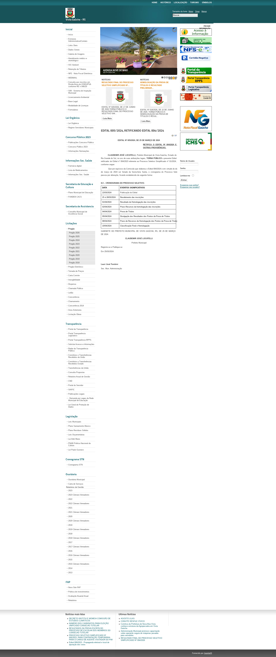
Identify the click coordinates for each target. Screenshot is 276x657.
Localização (180, 2)
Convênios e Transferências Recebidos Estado (80, 362)
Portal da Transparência (78, 329)
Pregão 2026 (74, 233)
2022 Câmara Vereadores (78, 503)
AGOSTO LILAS (128, 618)
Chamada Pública (75, 288)
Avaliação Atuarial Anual (78, 596)
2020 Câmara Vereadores (78, 521)
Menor (204, 11)
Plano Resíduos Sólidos (78, 430)
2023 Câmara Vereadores (78, 495)
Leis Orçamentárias (76, 435)
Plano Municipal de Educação (80, 192)
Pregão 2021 (74, 251)
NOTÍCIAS (106, 80)
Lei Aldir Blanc (74, 439)
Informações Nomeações (78, 151)
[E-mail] (175, 136)
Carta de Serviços (75, 484)
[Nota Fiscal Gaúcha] (196, 130)
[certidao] (196, 61)
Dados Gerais (74, 50)
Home (154, 2)
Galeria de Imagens (76, 54)
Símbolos (207, 2)
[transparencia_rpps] (196, 82)
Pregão (71, 229)
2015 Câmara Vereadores (78, 564)
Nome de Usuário (187, 161)
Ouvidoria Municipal (76, 479)
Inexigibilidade (74, 280)
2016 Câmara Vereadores (78, 555)
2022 (70, 499)
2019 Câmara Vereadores (78, 529)
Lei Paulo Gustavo (76, 450)
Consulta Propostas (76, 372)
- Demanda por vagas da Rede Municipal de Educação (81, 399)
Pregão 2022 (74, 248)
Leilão (70, 293)
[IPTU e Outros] (196, 44)
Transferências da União (78, 368)
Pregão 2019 (74, 259)
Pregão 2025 (74, 236)
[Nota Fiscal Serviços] (196, 52)
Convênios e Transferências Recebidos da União (80, 356)
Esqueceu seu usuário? (190, 187)
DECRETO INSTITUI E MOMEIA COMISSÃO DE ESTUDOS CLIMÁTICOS (90, 619)
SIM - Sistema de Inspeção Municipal (79, 92)
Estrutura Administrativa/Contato (77, 40)
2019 (70, 525)
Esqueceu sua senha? (189, 185)
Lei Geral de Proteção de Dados (78, 406)
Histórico (165, 2)
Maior (191, 11)
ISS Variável (73, 65)
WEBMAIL (72, 78)
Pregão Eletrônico (75, 267)
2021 (70, 508)
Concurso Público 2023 (78, 147)
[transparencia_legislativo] (196, 91)
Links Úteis (73, 45)
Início (70, 35)
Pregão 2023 (74, 244)
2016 (70, 551)
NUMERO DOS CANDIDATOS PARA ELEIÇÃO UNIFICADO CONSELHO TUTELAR (89, 624)
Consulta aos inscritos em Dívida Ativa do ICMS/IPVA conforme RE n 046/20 (79, 84)
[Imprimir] (172, 136)
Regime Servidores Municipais (81, 128)
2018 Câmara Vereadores (78, 538)
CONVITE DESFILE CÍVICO (133, 621)
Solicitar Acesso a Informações (81, 344)
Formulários (73, 110)
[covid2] (196, 100)
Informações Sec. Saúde (78, 174)
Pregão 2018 (74, 263)
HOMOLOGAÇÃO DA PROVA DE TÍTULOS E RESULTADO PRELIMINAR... (154, 85)
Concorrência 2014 (76, 306)
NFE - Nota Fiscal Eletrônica (80, 73)
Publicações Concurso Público (81, 142)
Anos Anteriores (75, 310)
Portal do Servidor (75, 385)
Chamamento (73, 301)
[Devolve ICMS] (196, 150)
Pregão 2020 (74, 255)
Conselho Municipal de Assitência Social (77, 213)
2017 (70, 542)
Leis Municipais (74, 422)
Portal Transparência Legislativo (77, 334)
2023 (70, 490)
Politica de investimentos (78, 592)
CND (70, 381)
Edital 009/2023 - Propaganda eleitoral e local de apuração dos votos (89, 643)
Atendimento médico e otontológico (77, 59)
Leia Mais (107, 118)
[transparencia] (196, 74)
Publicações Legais (76, 394)
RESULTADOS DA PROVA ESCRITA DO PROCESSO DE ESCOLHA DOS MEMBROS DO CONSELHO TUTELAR (89, 630)
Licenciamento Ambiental (78, 97)
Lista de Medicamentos (78, 170)
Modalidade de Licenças (78, 106)
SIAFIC (71, 390)
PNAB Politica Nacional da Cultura (79, 444)
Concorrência (73, 297)
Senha (182, 168)
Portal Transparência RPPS (79, 340)
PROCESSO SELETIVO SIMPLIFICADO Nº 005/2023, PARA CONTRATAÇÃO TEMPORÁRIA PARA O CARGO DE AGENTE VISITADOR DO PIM (91, 637)
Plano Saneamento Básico (79, 426)
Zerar (197, 11)
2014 (70, 568)
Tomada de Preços (76, 271)
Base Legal (73, 101)
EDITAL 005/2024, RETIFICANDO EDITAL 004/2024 (132, 130)
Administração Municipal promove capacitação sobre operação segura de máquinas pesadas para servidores (140, 633)
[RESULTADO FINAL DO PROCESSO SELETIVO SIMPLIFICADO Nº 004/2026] (119, 105)
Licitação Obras (74, 314)
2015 (70, 560)
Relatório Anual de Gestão (79, 377)
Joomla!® (208, 653)
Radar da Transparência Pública (78, 350)
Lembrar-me (185, 176)
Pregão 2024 (74, 240)
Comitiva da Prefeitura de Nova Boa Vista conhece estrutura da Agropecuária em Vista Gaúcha (139, 626)
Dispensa (72, 284)
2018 (70, 534)
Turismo (194, 2)
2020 (70, 516)
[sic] (196, 35)
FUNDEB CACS (75, 197)
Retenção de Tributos (77, 69)
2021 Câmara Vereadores (78, 512)
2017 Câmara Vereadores (78, 547)
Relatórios (72, 600)
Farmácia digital (75, 166)
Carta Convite (74, 275)
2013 (70, 572)
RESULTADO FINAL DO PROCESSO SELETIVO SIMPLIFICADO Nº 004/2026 (141, 639)
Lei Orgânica (73, 123)
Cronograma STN (75, 465)
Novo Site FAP (74, 587)
